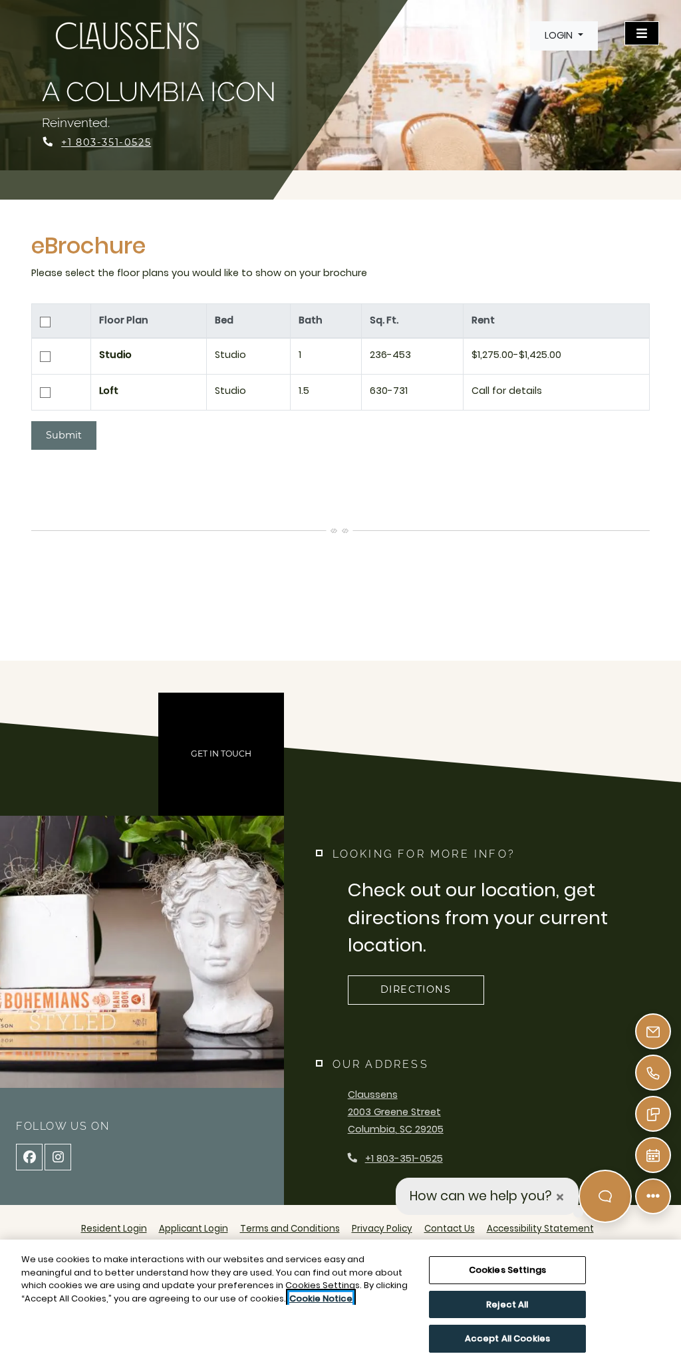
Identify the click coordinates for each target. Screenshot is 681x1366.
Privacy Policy (382, 1228)
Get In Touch (221, 754)
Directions (416, 989)
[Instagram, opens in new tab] (58, 1157)
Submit (64, 435)
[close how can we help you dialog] (560, 1197)
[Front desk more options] (653, 1196)
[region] (340, 1303)
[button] (563, 36)
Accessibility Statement (540, 1228)
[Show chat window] (605, 1196)
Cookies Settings (507, 1270)
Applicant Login (193, 1228)
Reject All (507, 1304)
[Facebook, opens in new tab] (29, 1157)
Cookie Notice (320, 1298)
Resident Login (114, 1228)
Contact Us (449, 1228)
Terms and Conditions (290, 1228)
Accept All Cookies (507, 1338)
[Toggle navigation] (641, 33)
